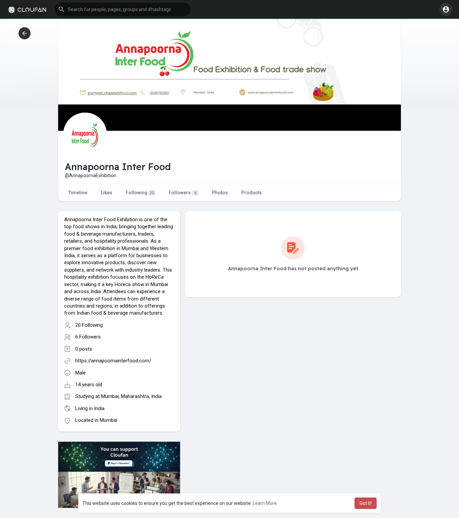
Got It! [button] (366, 503)
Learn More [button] (265, 503)
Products (251, 192)
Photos (220, 192)
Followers (183, 192)
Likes (106, 192)
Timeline (77, 192)
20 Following (89, 325)
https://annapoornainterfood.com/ (113, 361)
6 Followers (88, 337)
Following (140, 192)
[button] (123, 9)
